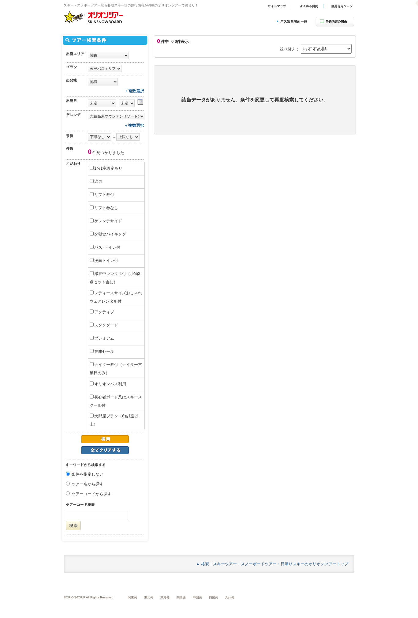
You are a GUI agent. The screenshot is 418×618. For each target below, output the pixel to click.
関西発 (181, 597)
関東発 (132, 597)
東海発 (165, 597)
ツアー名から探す (87, 484)
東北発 (148, 597)
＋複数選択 (134, 91)
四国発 (213, 597)
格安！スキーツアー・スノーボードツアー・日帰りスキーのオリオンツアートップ (274, 564)
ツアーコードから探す (91, 494)
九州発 (229, 597)
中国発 (197, 597)
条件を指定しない (87, 474)
